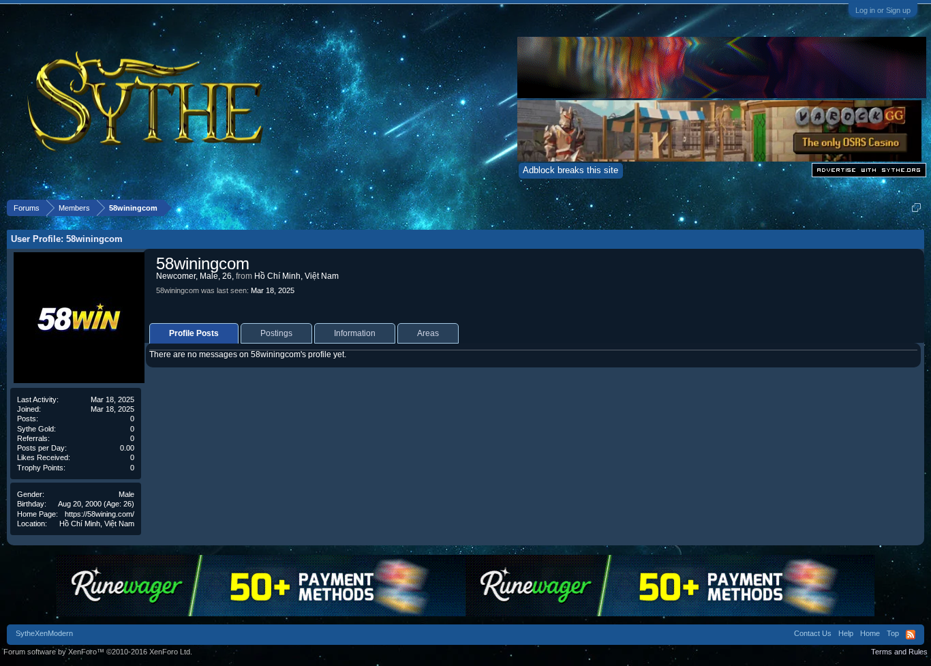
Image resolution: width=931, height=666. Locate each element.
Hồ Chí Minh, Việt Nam (96, 523)
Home (870, 633)
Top (893, 633)
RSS (910, 634)
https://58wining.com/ (99, 514)
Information (355, 333)
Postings (276, 333)
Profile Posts (194, 333)
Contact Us (812, 633)
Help (845, 633)
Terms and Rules (899, 652)
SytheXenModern (44, 633)
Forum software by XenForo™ (97, 652)
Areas (428, 333)
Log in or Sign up (883, 10)
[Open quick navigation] (916, 207)
